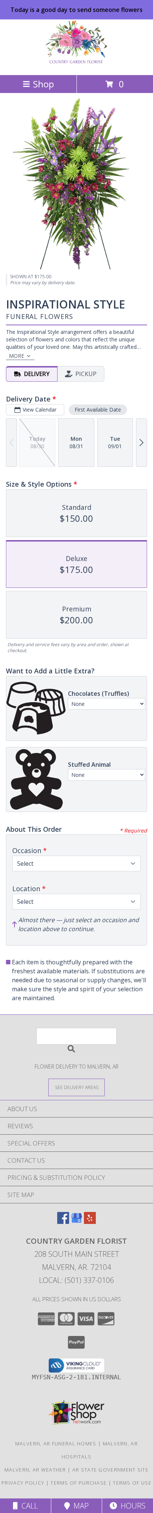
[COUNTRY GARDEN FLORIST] (77, 64)
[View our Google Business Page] (76, 1221)
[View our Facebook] (63, 1221)
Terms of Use (132, 1482)
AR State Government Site (110, 1469)
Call (28, 1506)
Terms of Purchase (79, 1482)
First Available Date (98, 409)
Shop (43, 84)
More (16, 355)
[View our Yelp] (90, 1221)
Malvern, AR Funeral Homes (56, 1443)
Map (79, 1506)
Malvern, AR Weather (35, 1469)
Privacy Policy (22, 1482)
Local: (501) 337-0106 (76, 1280)
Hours (131, 1506)
